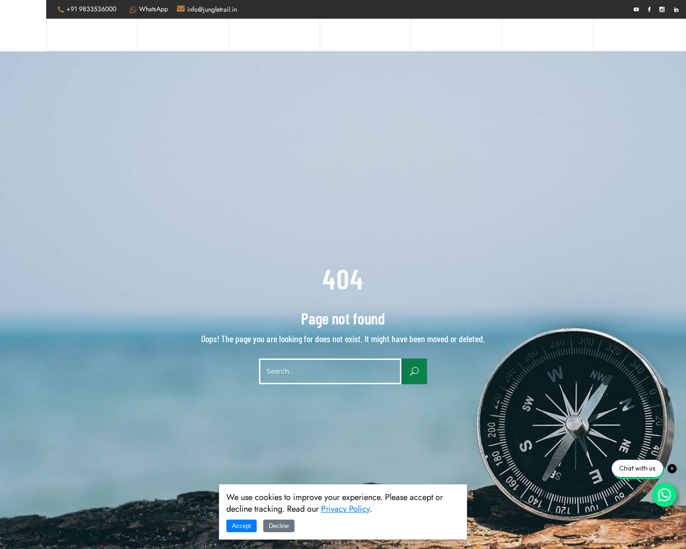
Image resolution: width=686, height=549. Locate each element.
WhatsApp (153, 9)
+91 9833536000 (91, 9)
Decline (279, 525)
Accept (241, 525)
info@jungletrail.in (212, 9)
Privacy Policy (345, 509)
